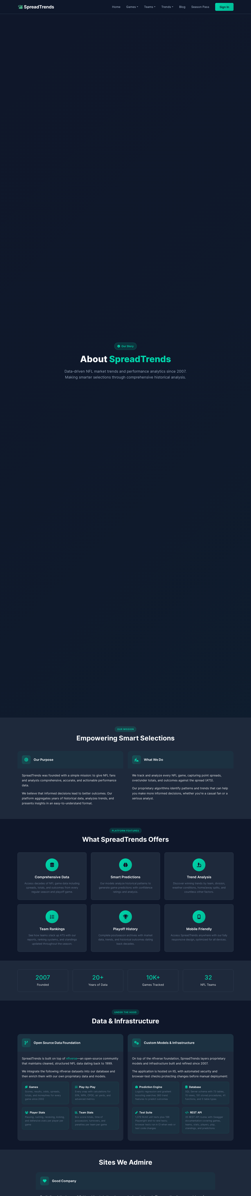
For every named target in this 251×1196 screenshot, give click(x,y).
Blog (182, 7)
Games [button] (131, 7)
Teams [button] (148, 7)
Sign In (224, 7)
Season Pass (200, 7)
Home (116, 7)
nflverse (71, 1058)
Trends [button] (166, 7)
